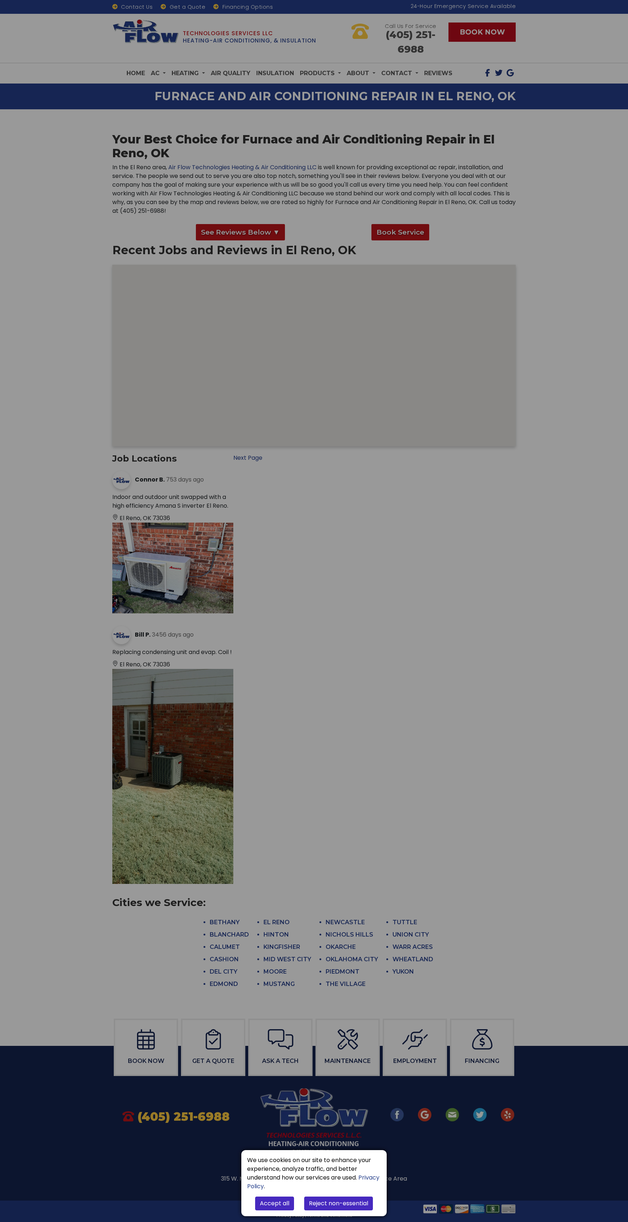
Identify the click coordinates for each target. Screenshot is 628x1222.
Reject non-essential (338, 1203)
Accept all (274, 1203)
